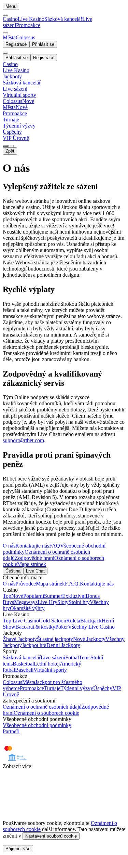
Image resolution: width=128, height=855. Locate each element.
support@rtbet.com (23, 440)
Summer (53, 596)
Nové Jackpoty (89, 639)
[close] (5, 53)
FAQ (54, 546)
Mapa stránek (31, 564)
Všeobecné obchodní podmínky (37, 725)
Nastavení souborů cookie (51, 836)
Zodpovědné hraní (34, 558)
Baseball (24, 670)
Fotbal (72, 657)
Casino (10, 19)
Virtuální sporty (50, 670)
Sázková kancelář (63, 19)
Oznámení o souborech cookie (46, 713)
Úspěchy (102, 688)
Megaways (26, 602)
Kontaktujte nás (32, 546)
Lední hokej (47, 664)
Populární (33, 596)
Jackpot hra (34, 645)
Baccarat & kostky (35, 627)
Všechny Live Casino (91, 627)
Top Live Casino (21, 620)
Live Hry (47, 602)
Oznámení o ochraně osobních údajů (42, 707)
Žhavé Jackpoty (20, 639)
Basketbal (23, 664)
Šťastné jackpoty (55, 639)
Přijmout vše (17, 848)
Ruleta (73, 620)
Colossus (12, 682)
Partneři (11, 731)
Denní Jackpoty (63, 645)
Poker (61, 627)
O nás (9, 546)
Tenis (84, 657)
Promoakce (28, 25)
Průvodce (25, 584)
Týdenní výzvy (76, 688)
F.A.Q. (72, 584)
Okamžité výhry (27, 608)
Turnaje (52, 688)
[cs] (5, 146)
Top (7, 596)
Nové (17, 596)
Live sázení (53, 657)
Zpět (9, 151)
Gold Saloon (52, 620)
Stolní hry (79, 602)
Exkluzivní (74, 596)
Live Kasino (31, 19)
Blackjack (91, 620)
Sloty (63, 602)
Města (28, 682)
